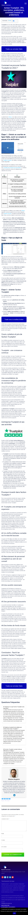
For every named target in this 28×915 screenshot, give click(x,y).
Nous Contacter (5, 905)
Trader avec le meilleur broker (14, 319)
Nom (2, 833)
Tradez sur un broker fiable (14, 49)
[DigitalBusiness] (5, 866)
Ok (14, 913)
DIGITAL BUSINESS (6, 1)
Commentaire (5, 819)
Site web (4, 846)
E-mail (3, 840)
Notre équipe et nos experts (8, 907)
